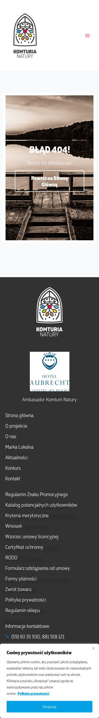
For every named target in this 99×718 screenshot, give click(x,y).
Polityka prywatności (33, 693)
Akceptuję (49, 706)
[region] (49, 681)
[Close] (93, 648)
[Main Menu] (87, 35)
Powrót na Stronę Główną (49, 181)
